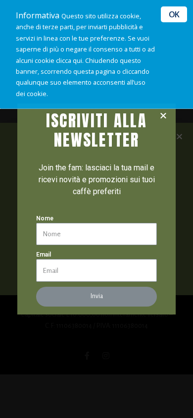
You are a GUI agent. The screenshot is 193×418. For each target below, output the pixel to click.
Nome (44, 218)
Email (43, 254)
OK (174, 14)
